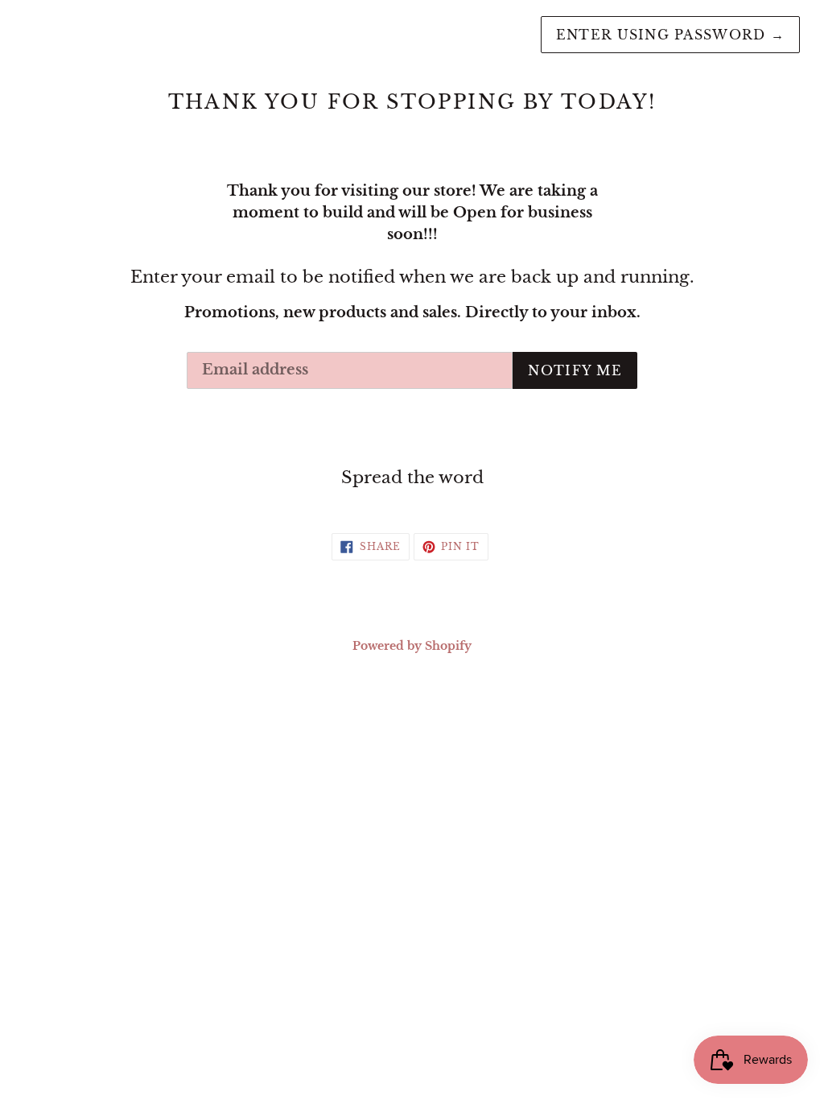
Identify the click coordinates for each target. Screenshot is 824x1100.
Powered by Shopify (412, 646)
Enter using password (670, 35)
